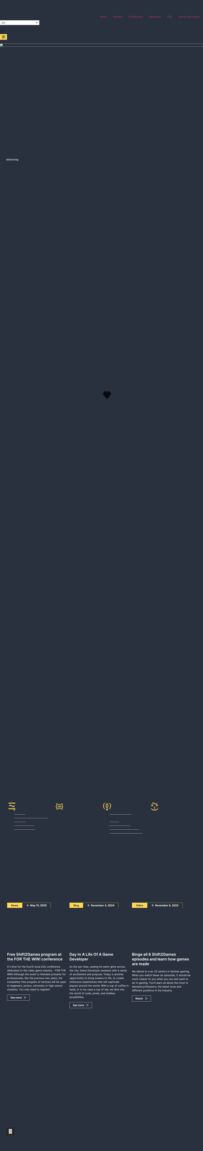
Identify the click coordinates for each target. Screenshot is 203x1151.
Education (155, 16)
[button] (2, 31)
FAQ (169, 16)
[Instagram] (10, 1131)
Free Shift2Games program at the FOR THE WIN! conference (34, 956)
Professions (136, 16)
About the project (189, 16)
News (103, 16)
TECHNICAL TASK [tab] (112, 871)
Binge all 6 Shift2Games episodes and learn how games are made (160, 959)
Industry (117, 16)
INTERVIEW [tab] (108, 867)
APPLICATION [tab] (110, 863)
